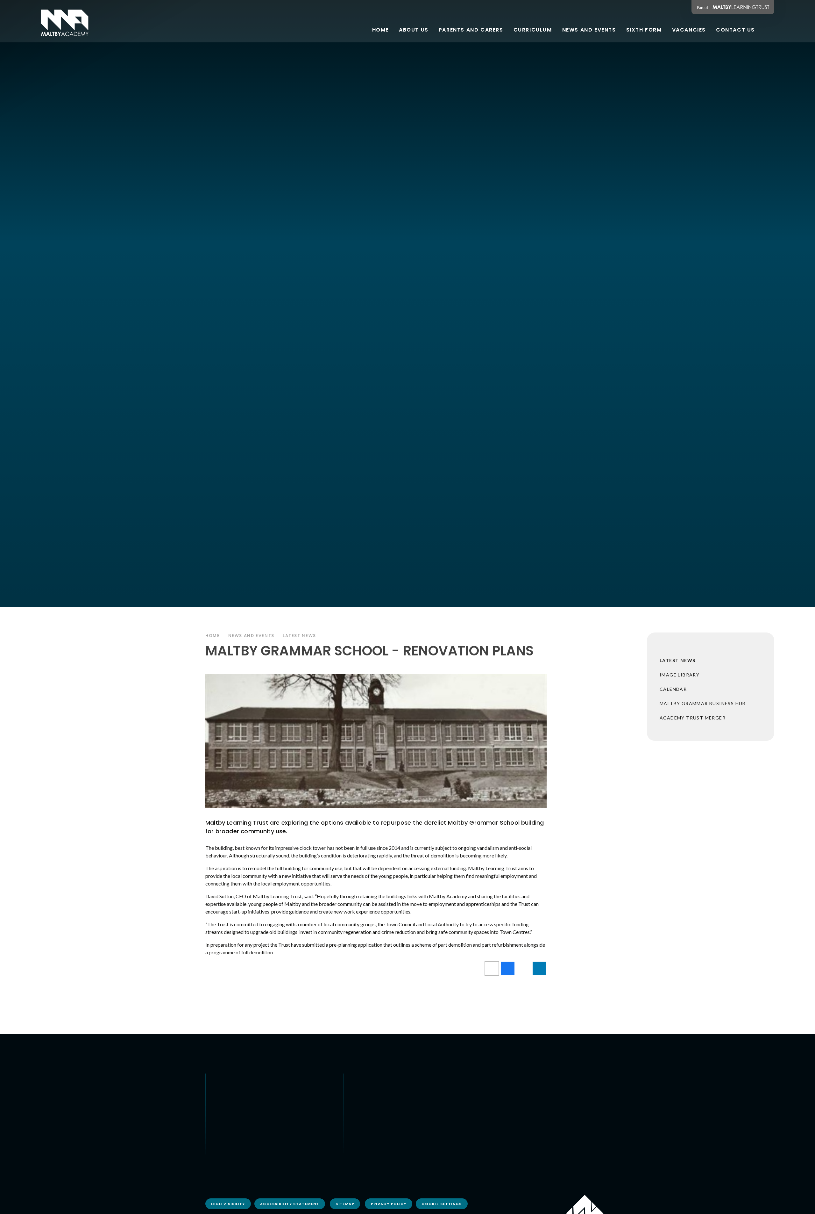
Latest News (299, 635)
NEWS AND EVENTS (251, 635)
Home (212, 635)
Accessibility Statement (289, 1203)
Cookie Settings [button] (442, 1203)
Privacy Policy (389, 1203)
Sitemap (345, 1203)
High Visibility (228, 1203)
